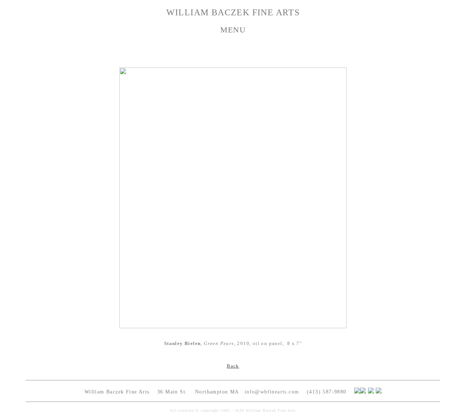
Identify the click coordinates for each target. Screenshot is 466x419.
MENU (233, 29)
